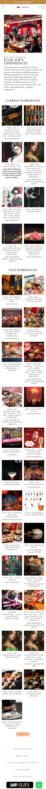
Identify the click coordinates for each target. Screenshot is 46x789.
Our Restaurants (22, 749)
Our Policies (22, 769)
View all (23, 734)
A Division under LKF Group (22, 762)
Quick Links (22, 756)
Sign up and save (22, 776)
